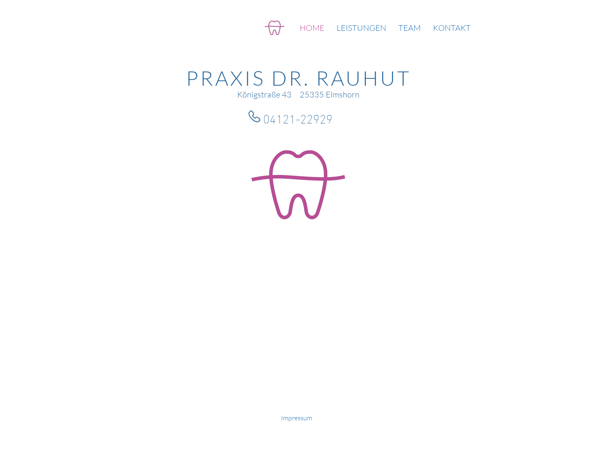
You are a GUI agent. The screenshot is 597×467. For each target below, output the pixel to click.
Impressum (296, 418)
